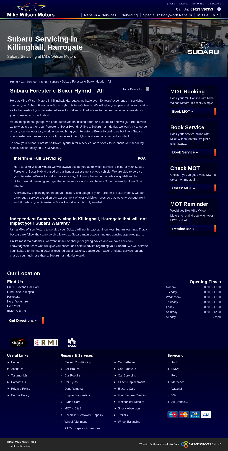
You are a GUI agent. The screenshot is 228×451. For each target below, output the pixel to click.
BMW (175, 368)
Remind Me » (183, 229)
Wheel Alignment (75, 421)
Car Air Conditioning (77, 362)
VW (173, 395)
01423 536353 (194, 9)
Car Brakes (72, 368)
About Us (183, 3)
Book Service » (185, 152)
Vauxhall (177, 388)
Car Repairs (72, 375)
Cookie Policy (20, 395)
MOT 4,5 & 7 (207, 15)
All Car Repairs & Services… (83, 428)
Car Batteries (127, 362)
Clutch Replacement (131, 382)
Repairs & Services (100, 15)
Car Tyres (71, 382)
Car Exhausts (127, 368)
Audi (174, 362)
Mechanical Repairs (131, 401)
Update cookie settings (20, 446)
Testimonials (198, 3)
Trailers (123, 415)
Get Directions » (23, 320)
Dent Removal (73, 388)
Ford (174, 375)
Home (172, 3)
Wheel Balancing (129, 421)
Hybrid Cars (72, 401)
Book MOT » (182, 111)
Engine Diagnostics (77, 395)
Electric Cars (126, 388)
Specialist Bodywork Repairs (167, 15)
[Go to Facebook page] (219, 9)
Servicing (130, 15)
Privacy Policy (20, 388)
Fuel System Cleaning (132, 395)
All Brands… (179, 401)
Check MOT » (183, 188)
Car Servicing (127, 375)
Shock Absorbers (129, 408)
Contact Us (213, 3)
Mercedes (178, 382)
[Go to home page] (31, 10)
